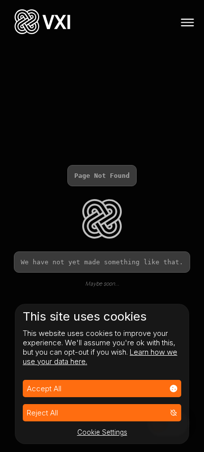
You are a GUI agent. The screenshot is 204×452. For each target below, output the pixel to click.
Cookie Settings (102, 432)
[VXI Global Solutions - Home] (42, 23)
